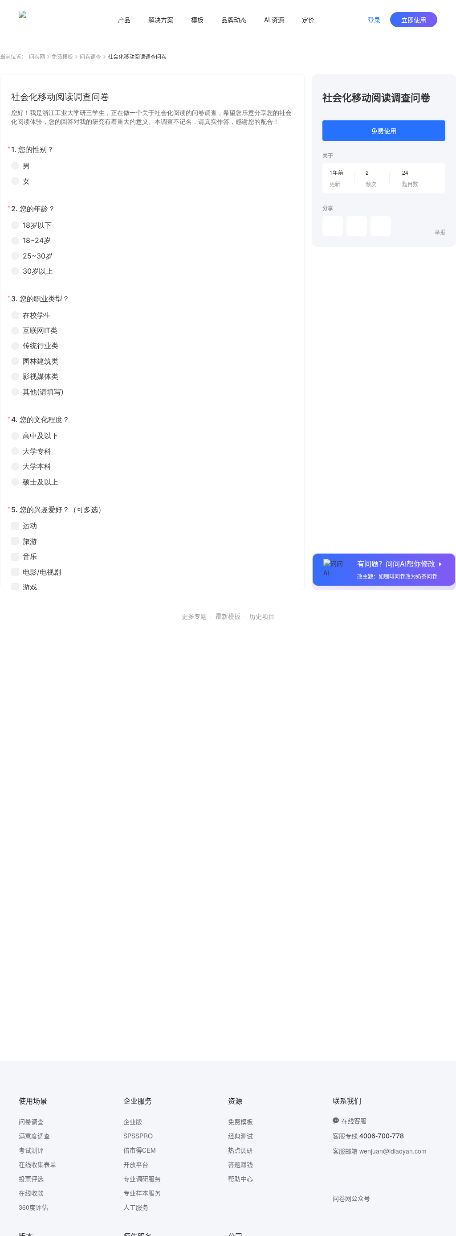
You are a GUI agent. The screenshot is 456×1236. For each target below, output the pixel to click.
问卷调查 (90, 56)
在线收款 (31, 1192)
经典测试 (240, 1135)
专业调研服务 (142, 1178)
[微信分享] (332, 226)
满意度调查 (34, 1135)
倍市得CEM (139, 1150)
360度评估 (33, 1207)
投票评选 (31, 1178)
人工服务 (135, 1207)
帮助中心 (240, 1178)
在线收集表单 (37, 1164)
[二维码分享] (380, 226)
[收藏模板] (445, 84)
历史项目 (261, 616)
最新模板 (228, 616)
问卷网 (37, 56)
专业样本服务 (142, 1192)
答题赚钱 (240, 1164)
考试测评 (31, 1150)
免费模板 (62, 56)
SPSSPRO (138, 1135)
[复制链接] (356, 226)
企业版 (132, 1121)
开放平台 (135, 1164)
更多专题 (194, 616)
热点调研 (240, 1150)
